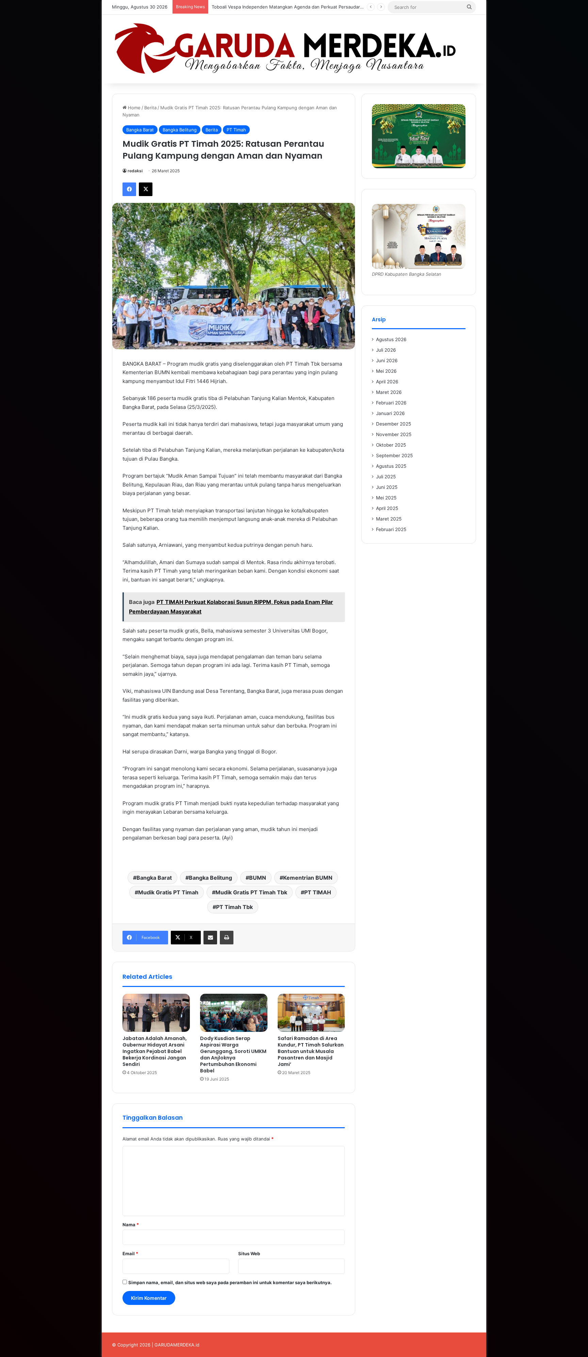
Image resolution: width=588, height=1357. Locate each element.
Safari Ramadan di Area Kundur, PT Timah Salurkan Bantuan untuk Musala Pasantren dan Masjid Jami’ (311, 1051)
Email (130, 1253)
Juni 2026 (387, 360)
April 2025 (387, 508)
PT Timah (236, 129)
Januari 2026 (390, 413)
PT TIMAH (317, 892)
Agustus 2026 (391, 339)
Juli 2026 (386, 350)
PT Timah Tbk (234, 907)
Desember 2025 (393, 424)
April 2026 (387, 381)
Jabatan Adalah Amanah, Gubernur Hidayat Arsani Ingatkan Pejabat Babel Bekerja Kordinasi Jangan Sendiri (154, 1051)
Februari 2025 (391, 529)
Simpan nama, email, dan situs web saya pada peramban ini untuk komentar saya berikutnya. (230, 1282)
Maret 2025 (389, 519)
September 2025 (394, 455)
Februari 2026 (391, 402)
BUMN (257, 877)
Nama (130, 1224)
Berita (150, 107)
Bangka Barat (140, 129)
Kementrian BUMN (307, 877)
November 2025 (393, 434)
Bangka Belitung (180, 129)
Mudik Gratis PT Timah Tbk (251, 892)
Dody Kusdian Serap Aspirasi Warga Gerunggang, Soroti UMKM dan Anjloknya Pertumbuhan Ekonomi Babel (233, 1054)
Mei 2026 (386, 371)
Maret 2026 (389, 392)
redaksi (135, 170)
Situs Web (249, 1253)
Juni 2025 (386, 487)
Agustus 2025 (391, 466)
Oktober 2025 (391, 445)
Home (134, 107)
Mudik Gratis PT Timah (168, 892)
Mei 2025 (386, 497)
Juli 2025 (386, 476)
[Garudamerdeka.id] (294, 49)
